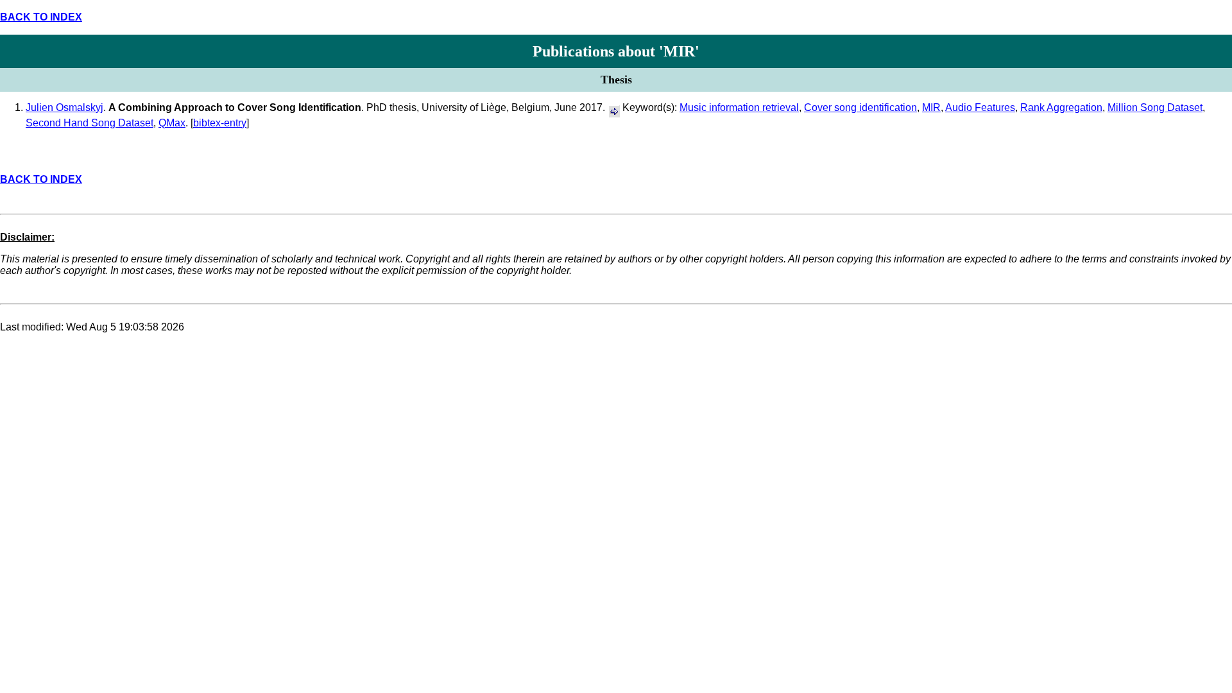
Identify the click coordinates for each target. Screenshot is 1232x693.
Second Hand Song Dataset (89, 122)
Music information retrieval (739, 107)
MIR (931, 107)
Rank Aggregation (1061, 107)
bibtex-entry (219, 122)
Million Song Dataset (1155, 107)
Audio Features (980, 107)
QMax (171, 122)
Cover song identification (860, 107)
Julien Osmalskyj (64, 107)
